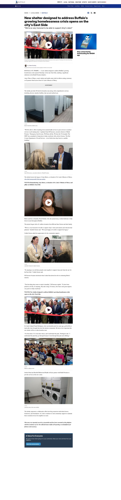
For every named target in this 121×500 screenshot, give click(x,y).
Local (65, 2)
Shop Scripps (92, 2)
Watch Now (101, 2)
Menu (59, 2)
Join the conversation (33, 444)
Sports (84, 2)
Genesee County (89, 6)
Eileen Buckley (32, 65)
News (26, 13)
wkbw (18, 6)
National (71, 2)
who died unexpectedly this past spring (34, 179)
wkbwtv (16, 6)
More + (103, 6)
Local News (77, 6)
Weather (78, 2)
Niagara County (97, 6)
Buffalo (82, 6)
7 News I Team (70, 6)
